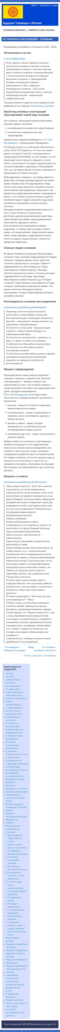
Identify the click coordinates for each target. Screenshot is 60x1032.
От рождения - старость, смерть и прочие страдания (16, 925)
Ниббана (10, 823)
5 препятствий (12, 757)
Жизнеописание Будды (16, 792)
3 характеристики (14, 708)
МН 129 (17, 150)
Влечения (10, 782)
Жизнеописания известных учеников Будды (15, 798)
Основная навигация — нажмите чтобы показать (29, 29)
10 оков (9, 674)
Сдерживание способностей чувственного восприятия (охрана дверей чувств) (15, 981)
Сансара (10, 972)
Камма (9, 810)
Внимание (10, 786)
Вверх (31, 647)
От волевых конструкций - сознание (13, 860)
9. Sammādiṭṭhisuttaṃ (14, 58)
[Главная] (13, 18)
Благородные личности (17, 770)
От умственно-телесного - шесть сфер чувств (15, 876)
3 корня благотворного (16, 698)
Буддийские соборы (15, 779)
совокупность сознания (42, 106)
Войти (34, 5)
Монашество (12, 820)
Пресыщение (12, 963)
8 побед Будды (13, 767)
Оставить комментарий (33, 656)
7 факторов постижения (17, 764)
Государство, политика (16, 789)
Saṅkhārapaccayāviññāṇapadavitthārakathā (25, 307)
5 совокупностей (13, 761)
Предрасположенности (16, 960)
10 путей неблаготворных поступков (13, 680)
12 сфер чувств (13, 689)
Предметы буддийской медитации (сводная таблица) (16, 953)
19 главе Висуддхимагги (18, 394)
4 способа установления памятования (12, 745)
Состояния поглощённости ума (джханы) (15, 1012)
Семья (9, 991)
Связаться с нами (49, 5)
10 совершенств (13, 686)
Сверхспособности (14, 1000)
